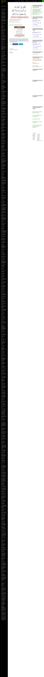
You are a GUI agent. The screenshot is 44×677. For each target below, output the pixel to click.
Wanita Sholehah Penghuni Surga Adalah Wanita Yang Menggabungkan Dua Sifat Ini (4, 48)
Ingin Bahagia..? (3, 561)
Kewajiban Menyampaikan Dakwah (3, 27)
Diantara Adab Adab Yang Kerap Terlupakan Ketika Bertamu (3, 618)
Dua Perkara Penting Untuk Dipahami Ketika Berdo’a (3, 571)
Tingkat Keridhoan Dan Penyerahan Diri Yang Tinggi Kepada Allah (3, 205)
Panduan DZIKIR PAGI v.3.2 (36, 10)
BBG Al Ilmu (19, 22)
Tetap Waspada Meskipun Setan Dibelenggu (3, 484)
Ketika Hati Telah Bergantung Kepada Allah (3, 62)
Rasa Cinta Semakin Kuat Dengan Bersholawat (3, 265)
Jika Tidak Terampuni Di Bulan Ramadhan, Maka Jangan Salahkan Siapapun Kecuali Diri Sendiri (3, 446)
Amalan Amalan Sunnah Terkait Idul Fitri (3, 420)
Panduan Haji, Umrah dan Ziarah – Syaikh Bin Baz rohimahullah (37, 9)
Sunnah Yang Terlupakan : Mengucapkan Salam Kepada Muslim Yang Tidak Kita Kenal (3, 246)
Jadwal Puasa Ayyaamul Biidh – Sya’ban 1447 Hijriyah (3, 527)
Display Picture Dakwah (13, 19)
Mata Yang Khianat (3, 345)
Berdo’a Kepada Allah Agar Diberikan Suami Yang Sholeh (3, 183)
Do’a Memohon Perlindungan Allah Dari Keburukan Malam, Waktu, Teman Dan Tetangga (3, 480)
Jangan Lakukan (3, 521)
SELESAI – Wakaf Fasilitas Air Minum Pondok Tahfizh (3, 544)
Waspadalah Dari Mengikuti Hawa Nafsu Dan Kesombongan (3, 524)
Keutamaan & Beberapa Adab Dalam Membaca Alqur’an (3, 455)
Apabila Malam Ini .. (3, 452)
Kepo (1, 581)
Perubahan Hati (3, 353)
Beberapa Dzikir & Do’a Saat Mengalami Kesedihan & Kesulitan (4, 475)
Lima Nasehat (2, 199)
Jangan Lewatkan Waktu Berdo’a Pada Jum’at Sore (3, 30)
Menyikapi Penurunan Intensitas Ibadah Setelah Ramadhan (3, 396)
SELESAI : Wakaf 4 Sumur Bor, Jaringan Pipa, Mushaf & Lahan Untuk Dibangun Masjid (3, 82)
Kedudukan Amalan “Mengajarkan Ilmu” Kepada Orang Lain (3, 613)
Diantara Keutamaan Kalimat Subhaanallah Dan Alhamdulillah (3, 564)
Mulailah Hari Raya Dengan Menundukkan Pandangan (3, 416)
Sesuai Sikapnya (3, 93)
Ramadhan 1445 (19, 19)
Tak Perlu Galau (3, 226)
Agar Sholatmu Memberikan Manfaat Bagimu (3, 127)
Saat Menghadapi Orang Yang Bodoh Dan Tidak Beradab (4, 387)
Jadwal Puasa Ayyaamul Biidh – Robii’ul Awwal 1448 (3, 39)
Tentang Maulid (3, 10)
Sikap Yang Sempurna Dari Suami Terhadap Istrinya (3, 279)
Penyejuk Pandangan (3, 486)
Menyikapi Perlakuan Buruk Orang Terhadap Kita (3, 374)
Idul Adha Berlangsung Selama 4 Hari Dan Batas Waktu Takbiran (3, 218)
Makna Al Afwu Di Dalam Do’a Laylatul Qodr (3, 439)
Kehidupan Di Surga (3, 236)
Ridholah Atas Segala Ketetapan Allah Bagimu (3, 307)
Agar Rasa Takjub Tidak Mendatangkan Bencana (3, 559)
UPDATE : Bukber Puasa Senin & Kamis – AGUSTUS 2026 (3, 13)
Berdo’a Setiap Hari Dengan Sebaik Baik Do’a (3, 66)
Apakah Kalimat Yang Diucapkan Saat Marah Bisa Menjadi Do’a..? (3, 593)
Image (11, 22)
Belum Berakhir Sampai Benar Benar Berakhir (3, 442)
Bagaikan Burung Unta (3, 195)
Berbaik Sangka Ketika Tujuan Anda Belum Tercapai (3, 283)
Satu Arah (2, 185)
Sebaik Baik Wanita (3, 296)
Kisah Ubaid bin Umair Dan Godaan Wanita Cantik (3, 212)
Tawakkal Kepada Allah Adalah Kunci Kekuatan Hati (3, 550)
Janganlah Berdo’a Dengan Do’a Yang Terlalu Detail (3, 134)
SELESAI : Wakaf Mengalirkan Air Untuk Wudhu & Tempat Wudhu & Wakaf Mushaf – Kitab (3, 554)
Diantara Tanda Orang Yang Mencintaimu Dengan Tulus (3, 56)
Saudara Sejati (2, 251)
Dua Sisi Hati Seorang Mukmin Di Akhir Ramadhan (3, 429)
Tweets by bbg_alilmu (35, 54)
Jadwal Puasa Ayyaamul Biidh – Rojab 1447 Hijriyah (3, 575)
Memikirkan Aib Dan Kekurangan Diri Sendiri (3, 131)
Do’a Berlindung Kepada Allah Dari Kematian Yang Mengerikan (37, 126)
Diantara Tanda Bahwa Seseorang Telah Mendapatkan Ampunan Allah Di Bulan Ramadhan (3, 412)
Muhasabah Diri (3, 53)
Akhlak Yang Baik (3, 351)
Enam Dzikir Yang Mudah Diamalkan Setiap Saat (3, 120)
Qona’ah (2, 72)
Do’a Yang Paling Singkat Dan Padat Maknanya (3, 99)
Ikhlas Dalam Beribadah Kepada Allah (3, 169)
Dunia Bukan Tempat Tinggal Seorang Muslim (3, 541)
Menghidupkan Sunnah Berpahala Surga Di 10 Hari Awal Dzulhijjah (4, 231)
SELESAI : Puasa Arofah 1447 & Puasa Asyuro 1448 (3, 150)
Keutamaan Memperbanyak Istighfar (3, 75)
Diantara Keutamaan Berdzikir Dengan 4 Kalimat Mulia (3, 165)
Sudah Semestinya (3, 531)
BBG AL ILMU (3, 1)
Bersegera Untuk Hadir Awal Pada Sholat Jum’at (3, 114)
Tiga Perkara (2, 586)
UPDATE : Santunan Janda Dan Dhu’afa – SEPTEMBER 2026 (3, 17)
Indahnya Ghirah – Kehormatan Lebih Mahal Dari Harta (3, 286)
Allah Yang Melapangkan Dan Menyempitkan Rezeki (3, 177)
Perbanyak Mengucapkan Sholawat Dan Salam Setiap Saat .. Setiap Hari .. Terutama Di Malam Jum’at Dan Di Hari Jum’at (3, 608)
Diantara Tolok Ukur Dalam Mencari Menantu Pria (3, 138)
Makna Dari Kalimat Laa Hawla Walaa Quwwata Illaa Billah (3, 393)
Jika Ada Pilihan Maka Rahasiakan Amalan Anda (3, 59)
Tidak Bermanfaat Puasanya (13, 49)
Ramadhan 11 (11, 52)
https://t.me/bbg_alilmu (36, 63)
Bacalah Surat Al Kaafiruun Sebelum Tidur (3, 156)
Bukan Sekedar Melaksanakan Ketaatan (3, 584)
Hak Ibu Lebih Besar (3, 258)
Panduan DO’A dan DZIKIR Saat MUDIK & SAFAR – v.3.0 (37, 14)
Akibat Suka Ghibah (3, 51)
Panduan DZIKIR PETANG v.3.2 (37, 11)
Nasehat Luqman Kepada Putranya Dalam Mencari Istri (3, 239)
